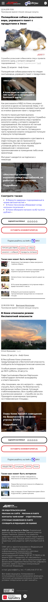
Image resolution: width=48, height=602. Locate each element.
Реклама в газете (30, 513)
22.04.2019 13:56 (7, 9)
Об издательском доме (14, 510)
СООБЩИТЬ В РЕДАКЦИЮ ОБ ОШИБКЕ (19, 523)
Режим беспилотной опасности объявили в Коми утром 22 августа (27, 485)
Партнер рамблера (21, 590)
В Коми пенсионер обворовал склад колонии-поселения (22, 206)
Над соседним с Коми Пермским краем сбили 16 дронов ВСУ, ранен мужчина (28, 492)
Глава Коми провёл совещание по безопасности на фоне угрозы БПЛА (22, 416)
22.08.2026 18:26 (7, 305)
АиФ (39, 63)
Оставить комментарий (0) (24, 230)
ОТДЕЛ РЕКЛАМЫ (33, 517)
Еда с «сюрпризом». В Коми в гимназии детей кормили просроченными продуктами (27, 270)
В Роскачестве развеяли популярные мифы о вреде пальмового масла (27, 285)
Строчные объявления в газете (17, 520)
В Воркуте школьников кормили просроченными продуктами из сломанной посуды (27, 293)
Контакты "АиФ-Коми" (13, 517)
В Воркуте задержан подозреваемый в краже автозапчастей (23, 201)
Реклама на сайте (11, 513)
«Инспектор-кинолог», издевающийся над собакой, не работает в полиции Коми (23, 177)
